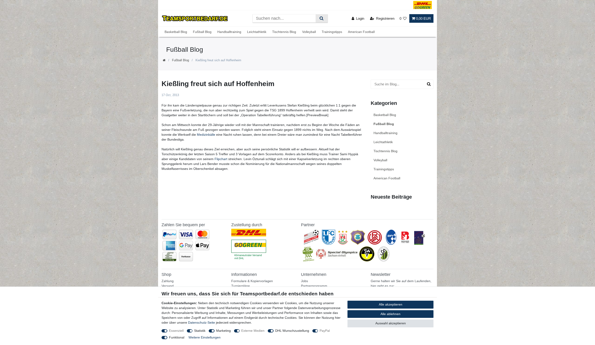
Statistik (199, 330)
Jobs (304, 281)
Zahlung (168, 281)
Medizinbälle (206, 134)
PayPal (325, 330)
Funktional (176, 337)
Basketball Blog (176, 32)
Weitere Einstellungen (204, 337)
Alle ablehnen (390, 314)
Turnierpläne (240, 286)
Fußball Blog (202, 32)
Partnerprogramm (314, 286)
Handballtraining (229, 32)
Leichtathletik (256, 32)
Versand (168, 286)
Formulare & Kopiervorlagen (252, 281)
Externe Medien (252, 330)
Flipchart (221, 159)
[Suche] (321, 18)
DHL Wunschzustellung (292, 330)
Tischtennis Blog (284, 32)
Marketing (223, 330)
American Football (361, 32)
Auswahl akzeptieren (390, 323)
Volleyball (309, 32)
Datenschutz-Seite (201, 322)
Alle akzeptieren (390, 304)
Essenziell (176, 330)
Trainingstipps (332, 32)
